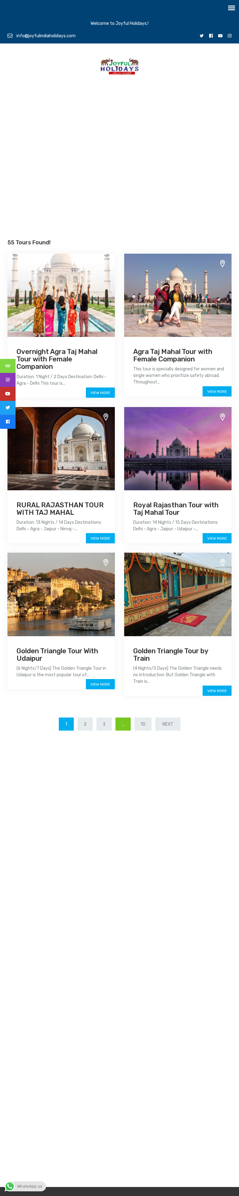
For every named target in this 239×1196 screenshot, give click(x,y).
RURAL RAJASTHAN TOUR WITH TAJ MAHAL (60, 509)
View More (100, 393)
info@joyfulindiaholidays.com (46, 36)
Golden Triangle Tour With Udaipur (57, 655)
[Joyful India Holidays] (119, 67)
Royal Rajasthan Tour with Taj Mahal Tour (175, 509)
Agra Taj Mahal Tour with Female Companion (172, 355)
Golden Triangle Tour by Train (170, 655)
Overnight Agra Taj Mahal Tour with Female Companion (56, 359)
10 (143, 724)
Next (167, 724)
